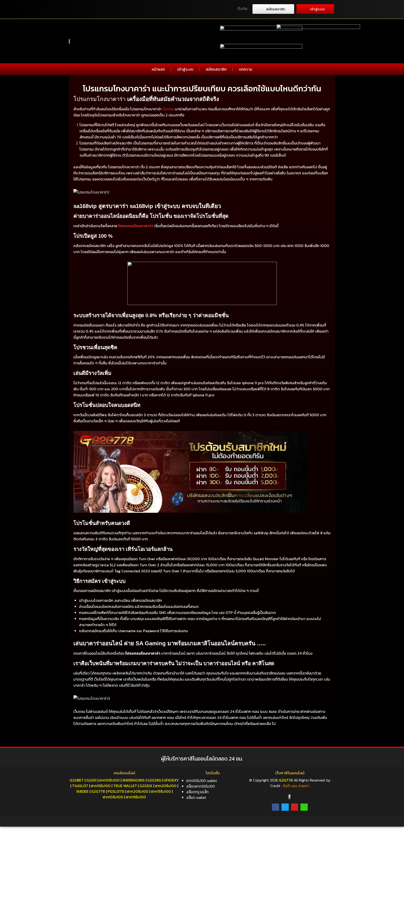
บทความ (245, 69)
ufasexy (171, 780)
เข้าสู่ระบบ (185, 69)
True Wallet (125, 786)
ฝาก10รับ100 (109, 780)
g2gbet (77, 780)
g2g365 (154, 780)
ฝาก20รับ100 (166, 786)
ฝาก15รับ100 (101, 786)
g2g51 (91, 780)
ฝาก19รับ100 (136, 797)
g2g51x (146, 786)
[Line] (304, 807)
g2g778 (98, 791)
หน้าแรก (158, 69)
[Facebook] (275, 807)
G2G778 (286, 780)
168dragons (133, 780)
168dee (82, 791)
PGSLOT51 (116, 791)
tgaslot (80, 786)
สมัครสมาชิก (216, 69)
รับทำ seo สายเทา (296, 786)
